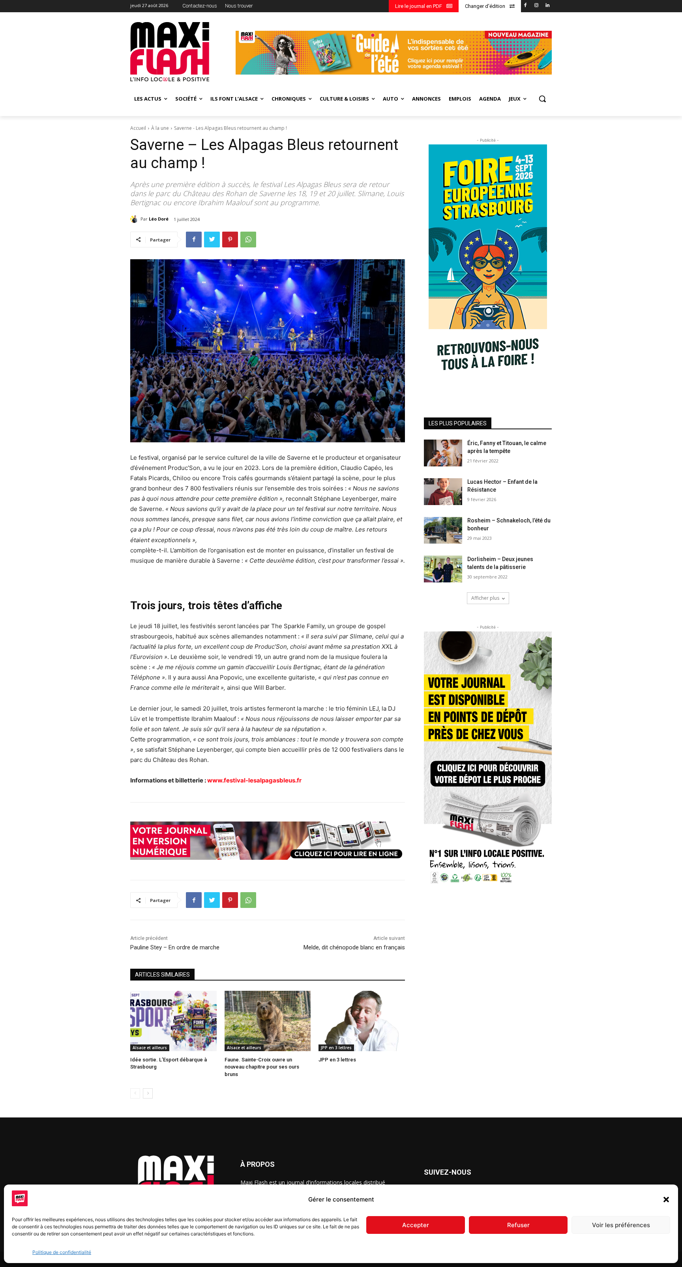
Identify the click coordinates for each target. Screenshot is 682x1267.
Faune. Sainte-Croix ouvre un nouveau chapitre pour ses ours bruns (262, 1067)
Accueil (138, 128)
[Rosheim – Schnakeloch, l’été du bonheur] (443, 530)
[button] (666, 1199)
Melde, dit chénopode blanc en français (354, 947)
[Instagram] (536, 5)
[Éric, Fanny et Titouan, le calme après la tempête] (443, 453)
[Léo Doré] (135, 219)
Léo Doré (159, 219)
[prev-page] (135, 1093)
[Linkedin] (547, 5)
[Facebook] (525, 5)
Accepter (415, 1225)
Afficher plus (485, 598)
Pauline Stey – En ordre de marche (174, 947)
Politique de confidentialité (61, 1252)
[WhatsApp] (248, 239)
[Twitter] (212, 239)
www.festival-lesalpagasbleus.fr (254, 780)
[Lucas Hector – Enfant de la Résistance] (443, 491)
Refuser (518, 1225)
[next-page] (148, 1093)
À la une (160, 128)
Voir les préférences (621, 1225)
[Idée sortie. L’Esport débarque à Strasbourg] (173, 1021)
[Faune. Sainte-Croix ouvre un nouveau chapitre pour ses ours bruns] (268, 1021)
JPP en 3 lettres (336, 1047)
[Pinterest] (230, 239)
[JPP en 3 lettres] (362, 1021)
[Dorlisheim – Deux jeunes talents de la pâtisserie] (443, 569)
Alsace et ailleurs (150, 1047)
